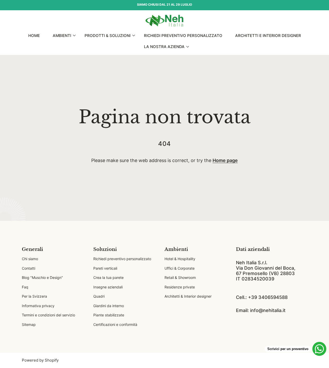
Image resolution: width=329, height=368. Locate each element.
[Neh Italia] (164, 20)
